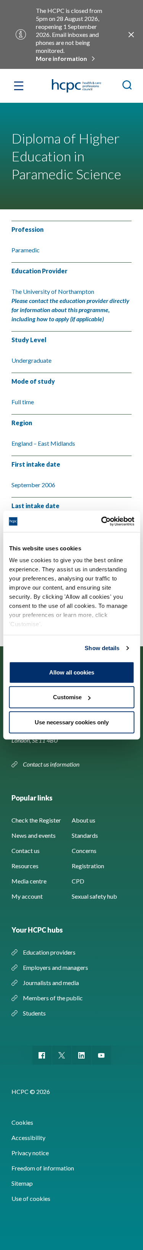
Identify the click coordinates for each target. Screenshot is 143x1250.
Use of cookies (30, 1198)
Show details (102, 648)
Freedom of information (42, 1168)
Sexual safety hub (94, 896)
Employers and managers (55, 967)
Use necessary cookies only (72, 722)
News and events (33, 835)
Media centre (29, 881)
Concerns (84, 850)
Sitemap (22, 1183)
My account (27, 896)
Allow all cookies (71, 672)
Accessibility (28, 1137)
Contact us (25, 850)
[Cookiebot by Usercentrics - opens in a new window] (101, 521)
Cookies (22, 1122)
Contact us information (51, 764)
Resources (25, 865)
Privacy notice (30, 1152)
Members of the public (53, 997)
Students (34, 1013)
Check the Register (36, 820)
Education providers (49, 952)
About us (83, 820)
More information (61, 58)
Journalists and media (51, 982)
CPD (78, 881)
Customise (67, 697)
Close (131, 34)
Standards (85, 835)
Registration (88, 865)
